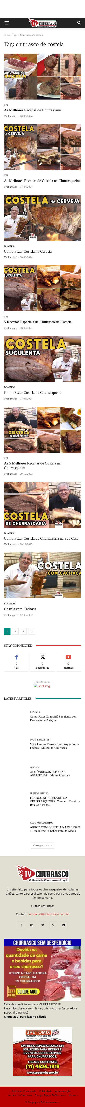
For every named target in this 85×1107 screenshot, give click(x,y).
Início (7, 35)
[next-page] (31, 631)
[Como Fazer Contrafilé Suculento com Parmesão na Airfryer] (15, 716)
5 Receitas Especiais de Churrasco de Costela (38, 322)
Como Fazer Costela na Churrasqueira (32, 392)
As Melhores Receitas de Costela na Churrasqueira (42, 181)
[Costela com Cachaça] (42, 575)
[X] (53, 925)
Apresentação (63, 1091)
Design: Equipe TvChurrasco (50, 1095)
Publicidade (45, 1091)
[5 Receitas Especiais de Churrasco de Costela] (42, 288)
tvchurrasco (10, 116)
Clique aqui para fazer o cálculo (25, 1016)
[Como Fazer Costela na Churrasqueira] (42, 359)
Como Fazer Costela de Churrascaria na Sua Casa (41, 538)
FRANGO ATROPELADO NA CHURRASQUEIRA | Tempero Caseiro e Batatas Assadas (55, 801)
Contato (73, 1095)
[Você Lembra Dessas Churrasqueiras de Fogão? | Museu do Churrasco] (15, 744)
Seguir (42, 655)
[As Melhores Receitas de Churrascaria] (42, 77)
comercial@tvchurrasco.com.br (48, 914)
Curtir (17, 655)
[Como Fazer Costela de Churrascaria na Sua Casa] (42, 505)
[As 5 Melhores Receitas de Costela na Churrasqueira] (42, 430)
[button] (6, 23)
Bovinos (9, 246)
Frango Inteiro (39, 793)
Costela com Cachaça (20, 609)
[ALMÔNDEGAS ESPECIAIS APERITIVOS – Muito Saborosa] (15, 771)
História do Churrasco (20, 1095)
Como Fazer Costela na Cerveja (28, 251)
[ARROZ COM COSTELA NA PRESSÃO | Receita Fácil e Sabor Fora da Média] (15, 827)
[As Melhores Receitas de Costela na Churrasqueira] (42, 147)
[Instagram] (32, 925)
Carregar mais (41, 845)
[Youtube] (64, 925)
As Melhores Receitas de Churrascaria (32, 110)
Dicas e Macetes (39, 740)
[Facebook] (21, 925)
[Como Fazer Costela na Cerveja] (42, 218)
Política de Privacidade (23, 1091)
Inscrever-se (68, 655)
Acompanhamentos (41, 823)
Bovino (34, 767)
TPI (6, 104)
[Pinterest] (42, 925)
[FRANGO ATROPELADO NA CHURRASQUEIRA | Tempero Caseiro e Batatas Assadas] (15, 799)
